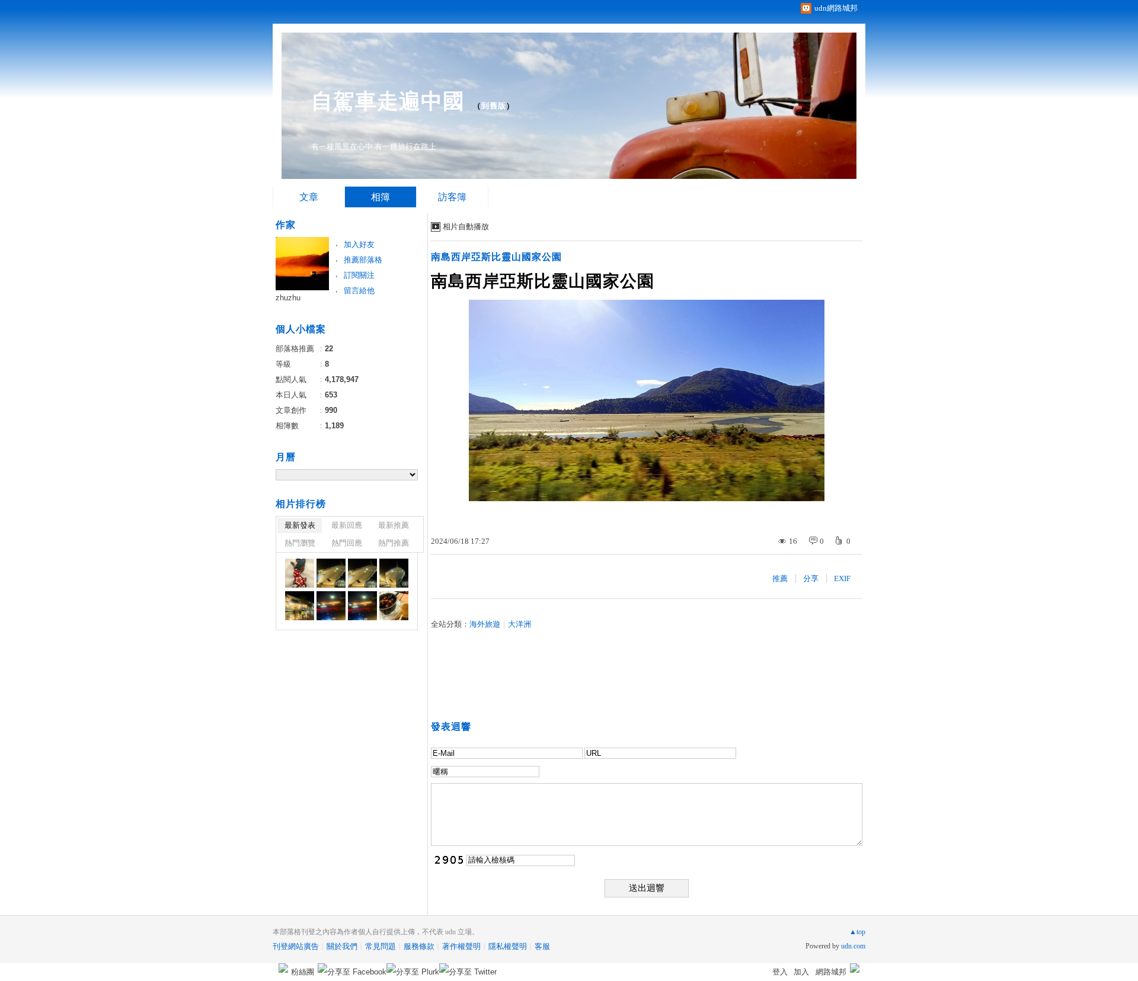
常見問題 (380, 946)
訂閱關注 (359, 275)
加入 (801, 971)
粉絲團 (302, 971)
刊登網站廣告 (296, 946)
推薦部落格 (363, 259)
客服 (542, 946)
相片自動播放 (466, 226)
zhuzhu (288, 297)
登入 (780, 971)
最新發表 (299, 525)
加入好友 (359, 244)
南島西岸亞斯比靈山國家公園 (496, 257)
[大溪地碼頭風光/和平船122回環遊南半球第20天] (299, 573)
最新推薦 (393, 525)
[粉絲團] (283, 968)
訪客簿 (452, 197)
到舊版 (493, 105)
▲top (857, 932)
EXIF (842, 578)
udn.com (853, 946)
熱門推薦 (393, 542)
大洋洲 (519, 624)
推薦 (780, 578)
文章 (308, 197)
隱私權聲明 (507, 946)
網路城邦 (831, 971)
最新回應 (346, 525)
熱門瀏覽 (299, 542)
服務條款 (419, 946)
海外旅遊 (484, 624)
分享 (811, 578)
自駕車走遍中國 (388, 101)
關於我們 (342, 946)
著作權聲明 (461, 946)
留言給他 (359, 290)
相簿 (380, 197)
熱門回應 (346, 542)
